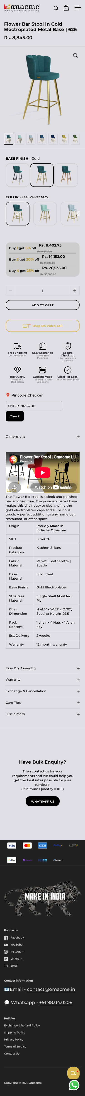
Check (15, 416)
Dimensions (15, 436)
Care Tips (13, 703)
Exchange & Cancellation (26, 691)
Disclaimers (15, 714)
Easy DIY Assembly (21, 668)
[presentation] (78, 213)
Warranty (13, 679)
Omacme (35, 1082)
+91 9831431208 (56, 1002)
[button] (75, 290)
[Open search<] (56, 8)
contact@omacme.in (51, 989)
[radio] (17, 175)
